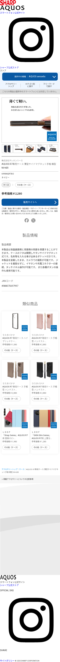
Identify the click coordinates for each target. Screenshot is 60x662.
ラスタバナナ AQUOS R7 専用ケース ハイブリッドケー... (15, 338)
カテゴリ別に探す (30, 85)
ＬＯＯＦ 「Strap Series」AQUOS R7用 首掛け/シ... (15, 435)
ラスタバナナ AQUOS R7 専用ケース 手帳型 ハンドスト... (44, 338)
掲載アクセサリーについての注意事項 (18, 479)
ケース (6, 185)
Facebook (27, 220)
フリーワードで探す (49, 85)
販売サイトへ (30, 202)
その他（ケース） (24, 185)
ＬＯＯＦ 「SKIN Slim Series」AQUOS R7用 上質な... (42, 435)
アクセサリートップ (11, 85)
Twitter (34, 220)
